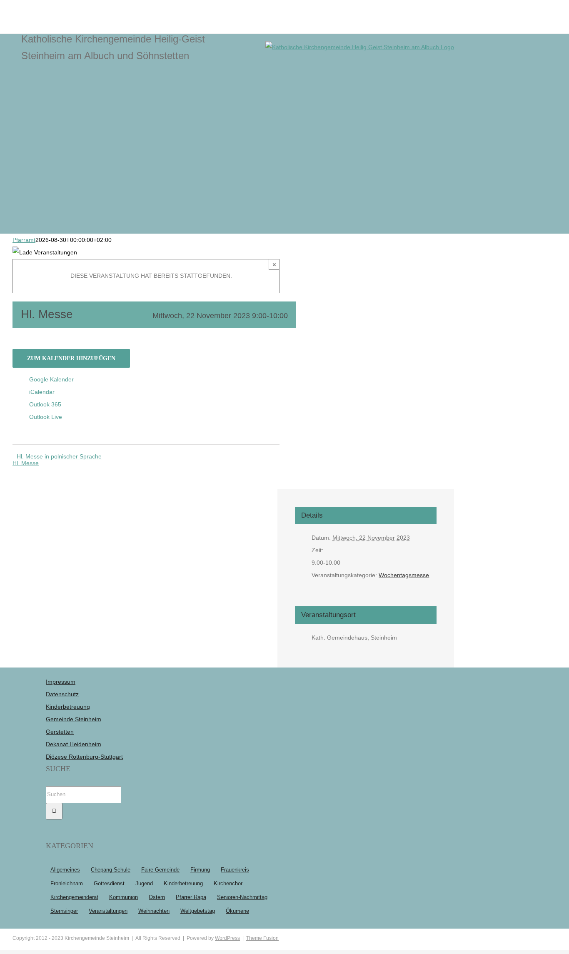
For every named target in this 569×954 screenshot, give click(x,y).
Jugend (144, 884)
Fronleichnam (66, 884)
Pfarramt (23, 240)
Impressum (60, 681)
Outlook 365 (45, 404)
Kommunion (123, 897)
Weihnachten (154, 911)
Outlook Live (45, 416)
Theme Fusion (262, 938)
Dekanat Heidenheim (73, 744)
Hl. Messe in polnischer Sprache (59, 456)
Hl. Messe (25, 463)
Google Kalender (51, 379)
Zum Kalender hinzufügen (71, 358)
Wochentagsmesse (404, 575)
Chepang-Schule (110, 870)
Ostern (157, 897)
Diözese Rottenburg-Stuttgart (84, 756)
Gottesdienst (109, 884)
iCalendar (42, 392)
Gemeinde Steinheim (73, 719)
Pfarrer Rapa (191, 897)
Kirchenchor (228, 884)
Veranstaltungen (108, 911)
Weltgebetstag (197, 911)
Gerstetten (60, 731)
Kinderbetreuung (68, 706)
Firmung (200, 870)
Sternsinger (64, 911)
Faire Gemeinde (160, 870)
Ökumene (237, 911)
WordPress (227, 938)
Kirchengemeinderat (74, 897)
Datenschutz (62, 694)
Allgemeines (65, 870)
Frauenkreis (235, 870)
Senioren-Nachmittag (242, 897)
